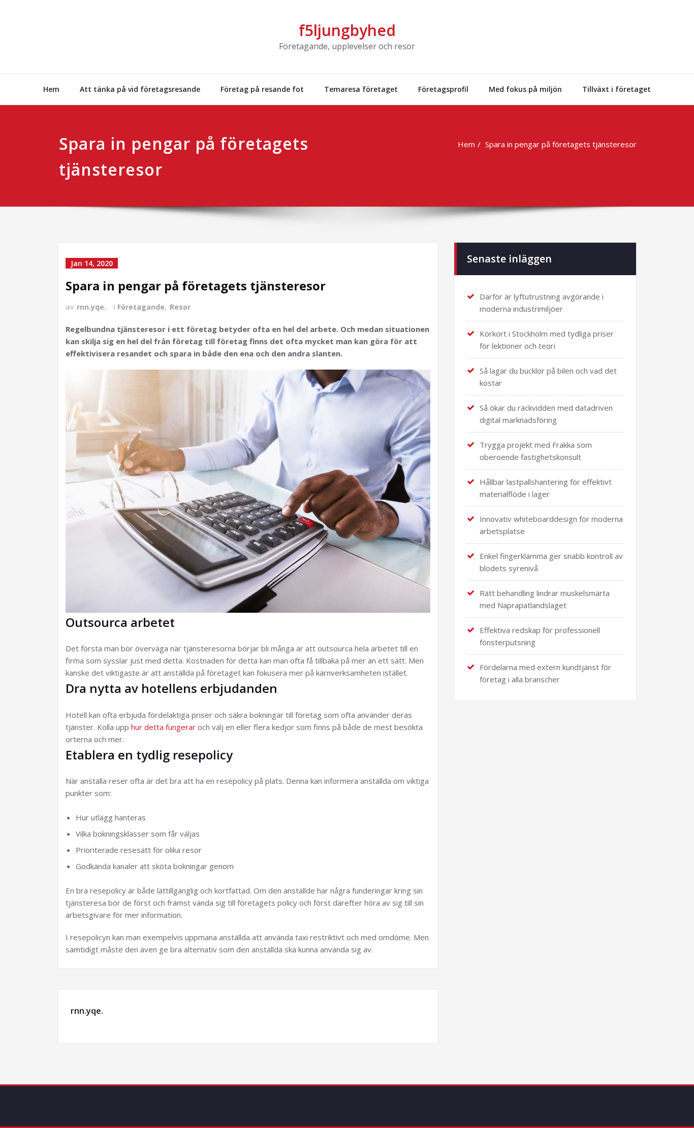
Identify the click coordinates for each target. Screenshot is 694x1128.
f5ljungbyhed (347, 30)
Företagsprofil (443, 89)
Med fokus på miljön (525, 89)
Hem (51, 89)
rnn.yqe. (91, 307)
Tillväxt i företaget (616, 89)
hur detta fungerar (163, 727)
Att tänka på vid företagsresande (140, 89)
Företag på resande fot (262, 89)
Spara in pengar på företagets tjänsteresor (561, 144)
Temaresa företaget (361, 89)
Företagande (141, 307)
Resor (180, 307)
